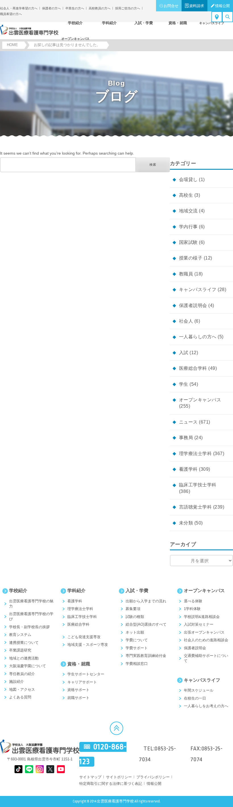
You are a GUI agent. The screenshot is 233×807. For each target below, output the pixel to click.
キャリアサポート (82, 682)
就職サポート (78, 698)
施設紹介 (16, 681)
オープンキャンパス (200, 399)
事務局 (186, 437)
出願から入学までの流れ (146, 601)
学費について (137, 640)
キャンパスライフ (198, 289)
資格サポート (78, 690)
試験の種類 (135, 617)
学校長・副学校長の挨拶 (29, 627)
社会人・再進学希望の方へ (19, 8)
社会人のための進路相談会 (206, 640)
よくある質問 (20, 697)
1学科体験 (192, 609)
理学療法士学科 (195, 453)
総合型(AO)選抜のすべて (146, 624)
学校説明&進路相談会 (202, 617)
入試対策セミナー (198, 624)
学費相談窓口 (137, 663)
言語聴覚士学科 (195, 507)
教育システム (20, 634)
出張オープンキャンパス (204, 632)
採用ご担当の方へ (127, 8)
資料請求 (196, 6)
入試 (183, 352)
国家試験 (188, 242)
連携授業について (24, 642)
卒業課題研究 (20, 650)
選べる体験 (193, 601)
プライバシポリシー (153, 777)
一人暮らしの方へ (198, 336)
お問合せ (171, 6)
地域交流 (188, 210)
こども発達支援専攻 (84, 637)
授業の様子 (190, 258)
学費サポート (137, 648)
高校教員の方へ (100, 8)
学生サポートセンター (85, 674)
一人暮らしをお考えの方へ (206, 706)
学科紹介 (76, 590)
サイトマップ (90, 777)
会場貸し (188, 179)
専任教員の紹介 (22, 674)
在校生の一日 (195, 698)
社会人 (186, 321)
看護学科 (188, 469)
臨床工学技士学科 (198, 484)
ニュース (188, 422)
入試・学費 (137, 590)
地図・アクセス (22, 689)
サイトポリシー (119, 777)
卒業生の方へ (74, 8)
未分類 (186, 522)
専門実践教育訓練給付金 (146, 656)
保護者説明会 (193, 305)
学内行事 (188, 226)
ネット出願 (135, 632)
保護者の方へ (51, 8)
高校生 (186, 195)
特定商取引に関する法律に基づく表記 (110, 783)
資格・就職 (78, 663)
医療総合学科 (193, 368)
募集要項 (133, 609)
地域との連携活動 (24, 658)
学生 (183, 384)
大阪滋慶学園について (27, 666)
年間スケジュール (198, 690)
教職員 (186, 273)
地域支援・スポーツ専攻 (87, 644)
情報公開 (222, 6)
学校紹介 (18, 590)
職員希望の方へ (11, 14)
